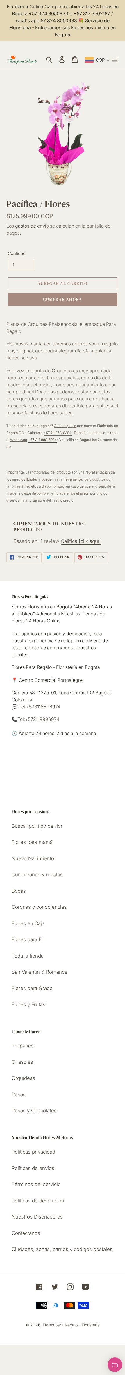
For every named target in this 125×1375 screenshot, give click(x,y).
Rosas (19, 1094)
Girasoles (22, 1062)
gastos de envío (32, 226)
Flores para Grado (32, 988)
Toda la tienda (28, 956)
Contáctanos (26, 1233)
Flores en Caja (28, 923)
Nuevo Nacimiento (33, 858)
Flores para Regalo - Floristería (71, 1324)
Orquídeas (23, 1078)
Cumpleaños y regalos (37, 874)
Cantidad (17, 253)
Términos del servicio (36, 1184)
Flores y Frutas (28, 1004)
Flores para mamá (32, 842)
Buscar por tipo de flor (37, 826)
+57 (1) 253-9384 (58, 433)
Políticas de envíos (33, 1168)
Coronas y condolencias (39, 907)
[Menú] (114, 59)
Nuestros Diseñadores (37, 1217)
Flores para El (27, 939)
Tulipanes (23, 1046)
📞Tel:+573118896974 (35, 719)
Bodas (19, 891)
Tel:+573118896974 (38, 707)
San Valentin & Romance (39, 972)
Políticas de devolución (38, 1201)
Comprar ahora (62, 299)
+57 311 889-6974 (42, 440)
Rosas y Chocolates (34, 1111)
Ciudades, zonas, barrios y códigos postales (62, 1249)
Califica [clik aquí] (81, 541)
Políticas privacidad (33, 1152)
